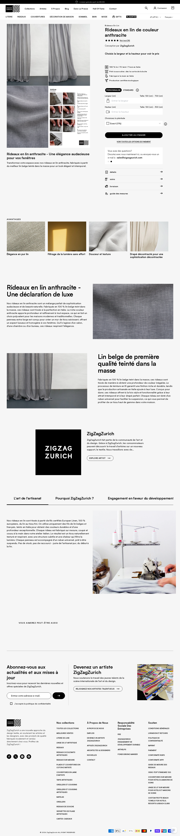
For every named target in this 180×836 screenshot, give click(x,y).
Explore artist (97, 458)
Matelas (60, 797)
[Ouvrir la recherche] (146, 8)
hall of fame (98, 9)
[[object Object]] (137, 90)
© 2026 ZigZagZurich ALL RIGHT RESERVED (57, 832)
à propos (55, 9)
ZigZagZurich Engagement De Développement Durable (129, 742)
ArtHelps (122, 749)
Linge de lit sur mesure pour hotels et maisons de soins (159, 790)
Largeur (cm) (110, 96)
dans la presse (81, 9)
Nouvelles (92, 755)
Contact (91, 760)
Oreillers (61, 802)
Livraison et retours (158, 733)
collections (30, 9)
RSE (119, 734)
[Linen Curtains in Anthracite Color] (27, 55)
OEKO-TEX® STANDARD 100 (159, 772)
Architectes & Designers (98, 750)
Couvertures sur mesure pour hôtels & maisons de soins (160, 780)
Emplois (90, 733)
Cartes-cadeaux (64, 819)
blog (67, 9)
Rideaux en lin (112, 25)
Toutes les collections (68, 728)
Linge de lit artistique (67, 743)
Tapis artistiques (64, 780)
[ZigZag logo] (13, 8)
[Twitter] (15, 758)
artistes (43, 9)
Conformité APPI (156, 760)
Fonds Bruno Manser (128, 754)
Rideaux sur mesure (66, 760)
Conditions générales (158, 728)
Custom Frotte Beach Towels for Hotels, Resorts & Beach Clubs (159, 801)
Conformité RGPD (156, 755)
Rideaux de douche (65, 806)
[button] (172, 8)
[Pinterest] (29, 758)
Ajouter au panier (134, 135)
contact (112, 9)
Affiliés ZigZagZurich (97, 745)
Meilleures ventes (65, 733)
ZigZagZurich (127, 45)
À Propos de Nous (95, 728)
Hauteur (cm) (110, 107)
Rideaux (60, 747)
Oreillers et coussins (67, 785)
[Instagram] (22, 758)
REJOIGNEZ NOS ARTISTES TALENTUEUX (95, 689)
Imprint (151, 745)
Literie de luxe (63, 738)
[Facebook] (9, 758)
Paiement (152, 750)
